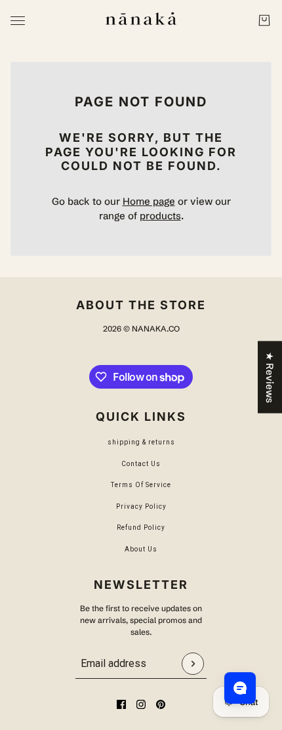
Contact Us (141, 463)
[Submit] (193, 664)
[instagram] (141, 704)
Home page (149, 201)
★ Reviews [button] (270, 377)
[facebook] (121, 704)
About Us (141, 549)
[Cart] (264, 20)
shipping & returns (141, 442)
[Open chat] (240, 688)
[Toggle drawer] (17, 20)
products (160, 215)
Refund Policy (141, 527)
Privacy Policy (141, 506)
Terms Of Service (141, 484)
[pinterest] (160, 704)
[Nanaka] (141, 20)
